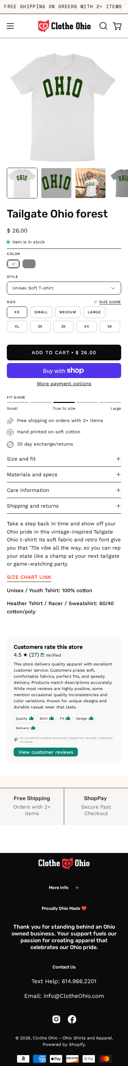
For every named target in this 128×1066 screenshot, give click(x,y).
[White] (13, 263)
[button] (103, 26)
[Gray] (29, 263)
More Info (59, 887)
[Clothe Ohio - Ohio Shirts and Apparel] (64, 26)
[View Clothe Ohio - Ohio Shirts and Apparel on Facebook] (72, 1019)
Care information (28, 490)
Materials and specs (32, 474)
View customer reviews (45, 752)
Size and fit (21, 459)
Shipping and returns (33, 506)
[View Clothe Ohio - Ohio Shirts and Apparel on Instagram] (56, 1019)
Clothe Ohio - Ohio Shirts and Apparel (72, 1037)
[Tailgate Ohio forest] (22, 183)
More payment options (64, 383)
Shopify (77, 1044)
